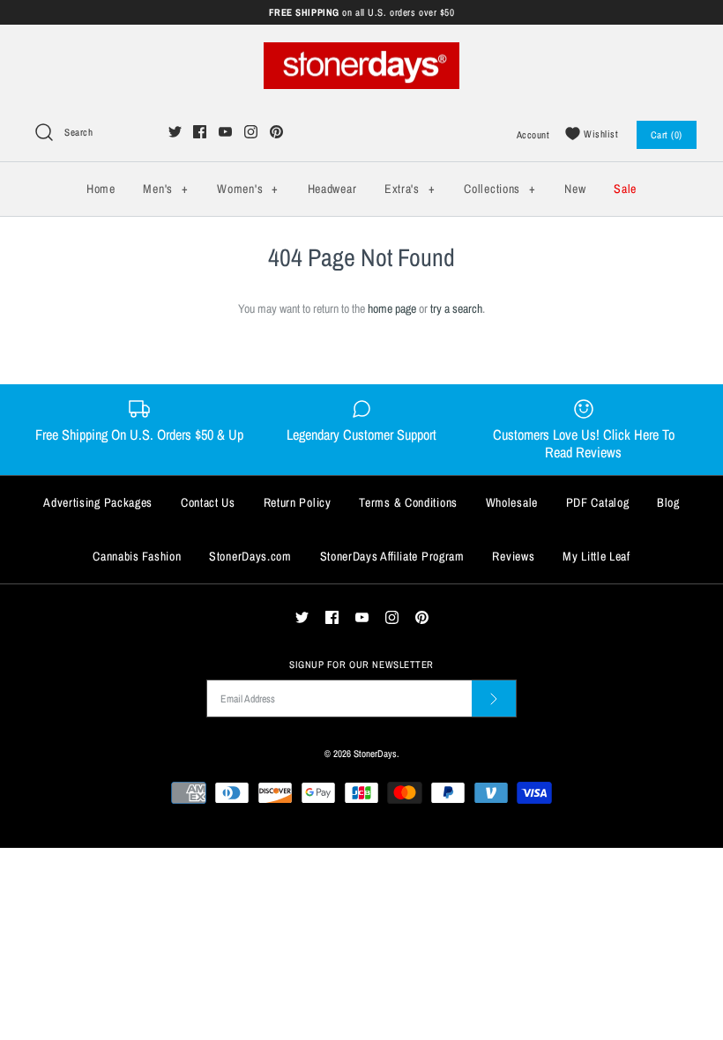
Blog (668, 502)
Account (533, 134)
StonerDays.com (250, 556)
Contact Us (208, 502)
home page (392, 308)
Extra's (409, 189)
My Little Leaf (596, 556)
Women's (247, 189)
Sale (625, 189)
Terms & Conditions (408, 502)
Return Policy (298, 502)
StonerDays (375, 753)
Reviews (513, 556)
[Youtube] (225, 131)
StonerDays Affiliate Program (392, 556)
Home (101, 189)
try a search (456, 308)
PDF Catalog (598, 502)
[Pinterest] (276, 131)
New (574, 189)
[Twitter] (175, 131)
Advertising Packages (98, 502)
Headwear (332, 189)
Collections (499, 189)
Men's (165, 189)
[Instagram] (250, 131)
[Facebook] (199, 131)
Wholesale (512, 502)
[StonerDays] (361, 52)
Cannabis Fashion (137, 556)
